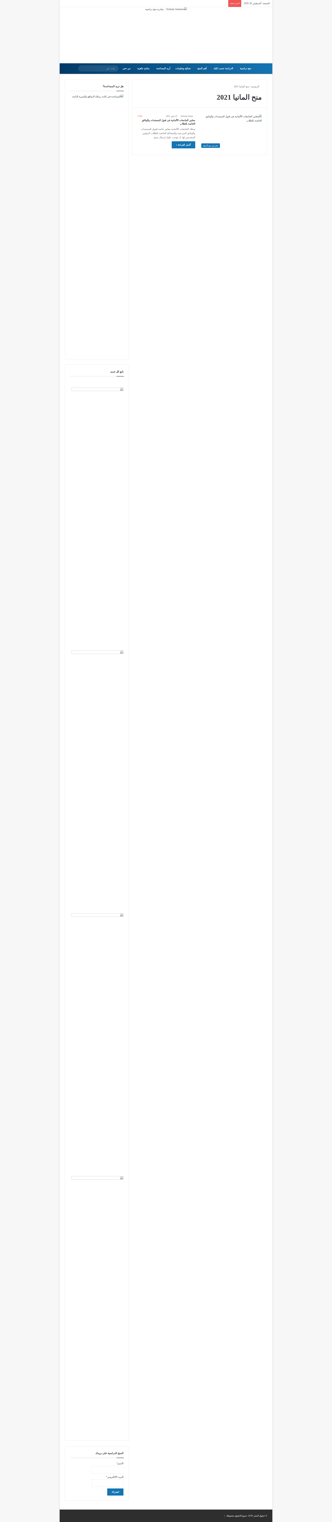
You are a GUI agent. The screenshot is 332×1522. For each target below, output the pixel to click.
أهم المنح (202, 68)
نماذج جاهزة (143, 68)
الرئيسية (255, 86)
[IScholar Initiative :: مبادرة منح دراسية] (166, 9)
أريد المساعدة (163, 68)
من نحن (127, 68)
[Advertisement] (166, 37)
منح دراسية (245, 68)
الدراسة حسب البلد (223, 68)
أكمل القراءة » (183, 145)
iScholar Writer (187, 116)
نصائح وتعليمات (183, 68)
